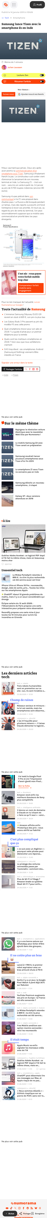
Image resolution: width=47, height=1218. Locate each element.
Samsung (38, 309)
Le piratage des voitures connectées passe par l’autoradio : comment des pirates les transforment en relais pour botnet (30, 866)
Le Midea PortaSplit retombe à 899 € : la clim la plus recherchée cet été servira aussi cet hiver (29, 577)
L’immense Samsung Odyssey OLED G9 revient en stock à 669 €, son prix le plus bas (24, 316)
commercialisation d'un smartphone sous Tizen (19, 172)
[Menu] (13, 4)
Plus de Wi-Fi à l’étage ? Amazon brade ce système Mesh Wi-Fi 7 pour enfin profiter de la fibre (29, 881)
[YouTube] (7, 1208)
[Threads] (40, 1208)
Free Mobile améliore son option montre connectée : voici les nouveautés (29, 1028)
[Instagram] (19, 1208)
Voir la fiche (24, 786)
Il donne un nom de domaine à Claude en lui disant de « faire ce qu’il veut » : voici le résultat (31, 812)
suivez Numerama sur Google (21, 303)
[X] (15, 1208)
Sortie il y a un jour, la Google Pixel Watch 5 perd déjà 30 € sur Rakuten (31, 982)
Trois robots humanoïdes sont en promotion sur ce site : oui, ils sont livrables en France (31, 688)
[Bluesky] (35, 1208)
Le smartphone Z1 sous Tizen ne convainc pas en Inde (29, 470)
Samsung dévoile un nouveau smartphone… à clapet (29, 483)
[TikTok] (11, 1208)
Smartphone (19, 18)
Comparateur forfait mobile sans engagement (29, 288)
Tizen (15, 375)
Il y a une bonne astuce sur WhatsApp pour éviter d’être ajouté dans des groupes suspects (30, 943)
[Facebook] (23, 1208)
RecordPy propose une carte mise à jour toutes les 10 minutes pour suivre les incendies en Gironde (21, 615)
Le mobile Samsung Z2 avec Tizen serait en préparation (29, 444)
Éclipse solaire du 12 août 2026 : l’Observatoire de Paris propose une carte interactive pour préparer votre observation (22, 606)
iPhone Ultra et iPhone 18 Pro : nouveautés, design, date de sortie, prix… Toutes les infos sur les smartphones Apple (23, 588)
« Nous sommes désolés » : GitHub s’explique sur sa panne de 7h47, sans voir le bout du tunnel (30, 1093)
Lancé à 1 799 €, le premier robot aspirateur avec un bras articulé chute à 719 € (29, 967)
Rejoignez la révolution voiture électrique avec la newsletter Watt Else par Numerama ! (30, 432)
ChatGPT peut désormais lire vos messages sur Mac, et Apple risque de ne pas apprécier (31, 1078)
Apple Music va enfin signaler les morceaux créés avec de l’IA (30, 1048)
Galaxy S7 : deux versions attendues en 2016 (27, 497)
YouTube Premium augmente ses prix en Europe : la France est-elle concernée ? (31, 997)
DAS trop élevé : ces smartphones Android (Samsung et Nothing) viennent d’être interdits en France (23, 352)
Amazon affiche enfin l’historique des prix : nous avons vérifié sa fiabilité (30, 827)
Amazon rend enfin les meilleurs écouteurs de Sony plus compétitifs (30, 797)
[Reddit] (27, 1208)
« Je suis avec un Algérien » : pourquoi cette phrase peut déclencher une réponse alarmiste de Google (31, 851)
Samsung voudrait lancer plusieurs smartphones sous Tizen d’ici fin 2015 (29, 458)
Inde (6, 375)
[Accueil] (5, 4)
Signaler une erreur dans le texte (17, 362)
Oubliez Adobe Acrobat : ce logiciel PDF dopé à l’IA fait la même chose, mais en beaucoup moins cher (23, 558)
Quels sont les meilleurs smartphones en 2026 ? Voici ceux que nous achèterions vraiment (23, 342)
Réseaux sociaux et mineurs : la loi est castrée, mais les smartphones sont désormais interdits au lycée (31, 708)
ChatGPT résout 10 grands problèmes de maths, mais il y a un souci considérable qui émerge (23, 597)
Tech (7, 18)
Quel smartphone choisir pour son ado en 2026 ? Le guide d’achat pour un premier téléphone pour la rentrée (23, 332)
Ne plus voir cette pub (12, 417)
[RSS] (31, 1208)
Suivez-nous (8, 94)
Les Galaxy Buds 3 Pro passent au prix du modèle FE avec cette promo (23, 323)
